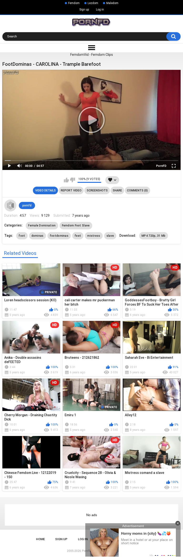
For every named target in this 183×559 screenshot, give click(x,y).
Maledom (112, 3)
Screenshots (97, 190)
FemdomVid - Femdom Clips (91, 54)
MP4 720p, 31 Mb (154, 235)
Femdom (74, 3)
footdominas (59, 235)
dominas (37, 235)
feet (78, 235)
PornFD (161, 166)
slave (110, 235)
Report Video (71, 190)
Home (40, 539)
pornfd (26, 205)
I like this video (66, 180)
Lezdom (93, 3)
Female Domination (42, 225)
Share (117, 190)
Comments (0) (137, 190)
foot (22, 235)
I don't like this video (72, 180)
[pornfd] (10, 205)
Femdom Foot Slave (76, 225)
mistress (93, 235)
